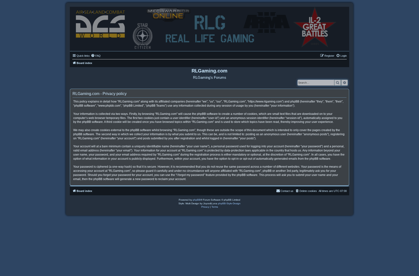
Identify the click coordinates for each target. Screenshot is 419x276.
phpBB (197, 199)
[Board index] (209, 27)
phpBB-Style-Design (229, 203)
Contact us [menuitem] (287, 190)
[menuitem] (96, 56)
